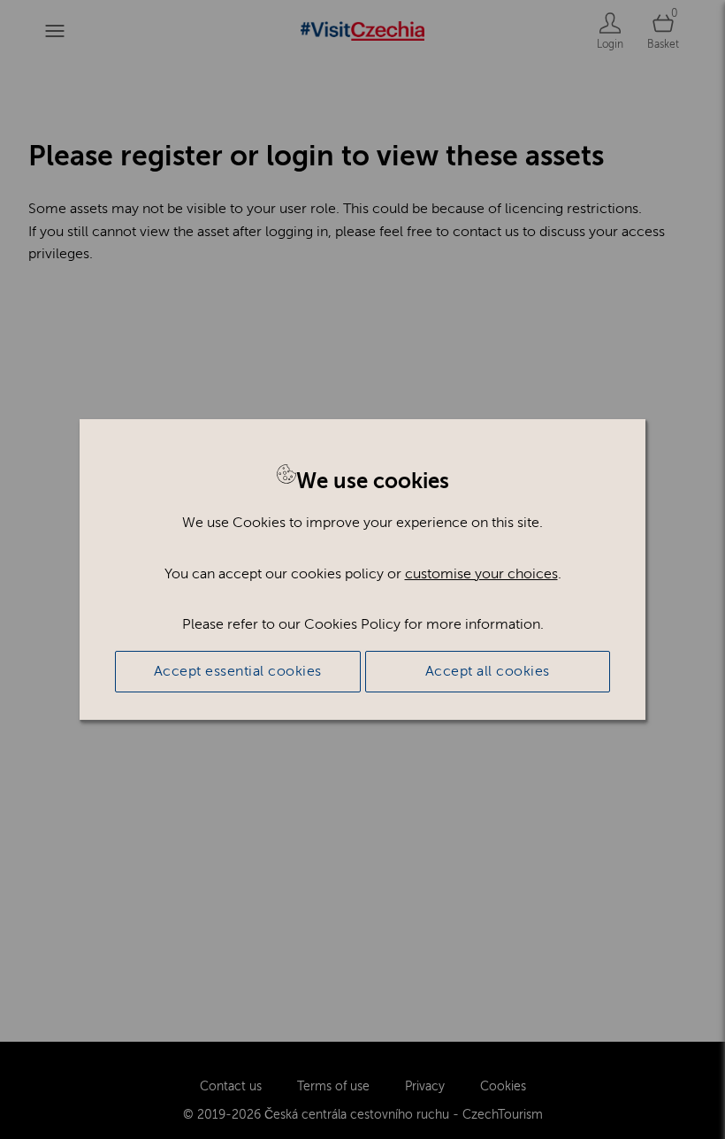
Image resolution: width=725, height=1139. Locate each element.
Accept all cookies (487, 671)
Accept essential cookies (238, 671)
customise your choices (481, 574)
